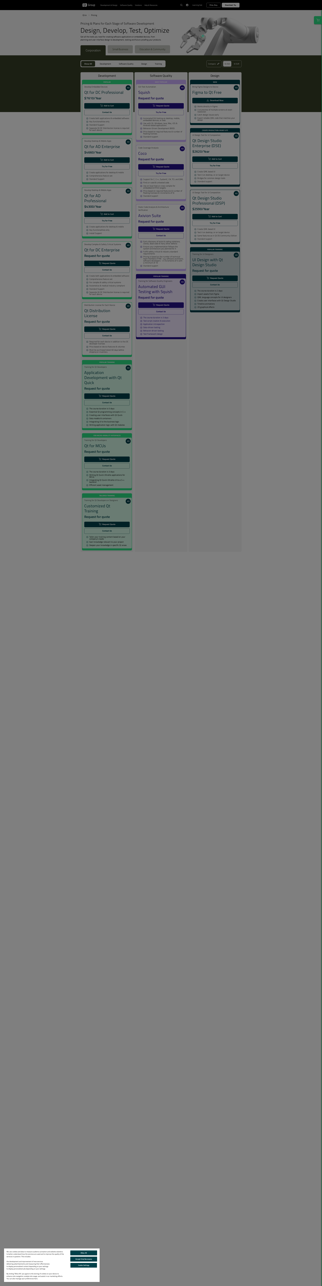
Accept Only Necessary (83, 1259)
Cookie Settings (83, 1265)
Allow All (84, 1253)
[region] (52, 1265)
